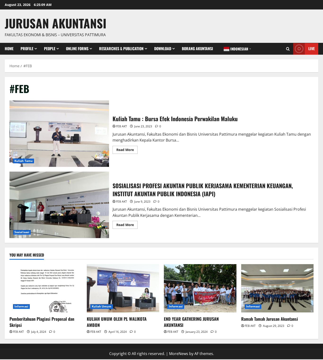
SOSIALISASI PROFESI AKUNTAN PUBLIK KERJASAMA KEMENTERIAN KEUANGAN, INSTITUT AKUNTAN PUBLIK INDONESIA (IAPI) (59, 205)
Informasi (21, 306)
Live (311, 48)
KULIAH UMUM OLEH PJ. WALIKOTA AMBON (117, 322)
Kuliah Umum (102, 306)
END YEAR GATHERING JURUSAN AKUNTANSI (191, 322)
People (49, 48)
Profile (27, 48)
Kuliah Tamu (23, 161)
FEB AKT (121, 126)
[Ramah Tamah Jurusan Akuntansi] (277, 288)
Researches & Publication (121, 48)
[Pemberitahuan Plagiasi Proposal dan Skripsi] (45, 288)
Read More (127, 150)
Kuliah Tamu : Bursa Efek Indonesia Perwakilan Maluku (59, 133)
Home (9, 48)
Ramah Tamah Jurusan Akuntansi (269, 319)
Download (162, 48)
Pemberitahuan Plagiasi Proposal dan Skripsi (41, 322)
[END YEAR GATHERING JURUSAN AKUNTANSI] (200, 288)
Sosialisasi (21, 232)
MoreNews (178, 353)
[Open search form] (288, 48)
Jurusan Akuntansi (55, 23)
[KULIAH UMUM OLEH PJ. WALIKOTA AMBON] (123, 288)
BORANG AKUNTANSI (197, 48)
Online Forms (77, 48)
